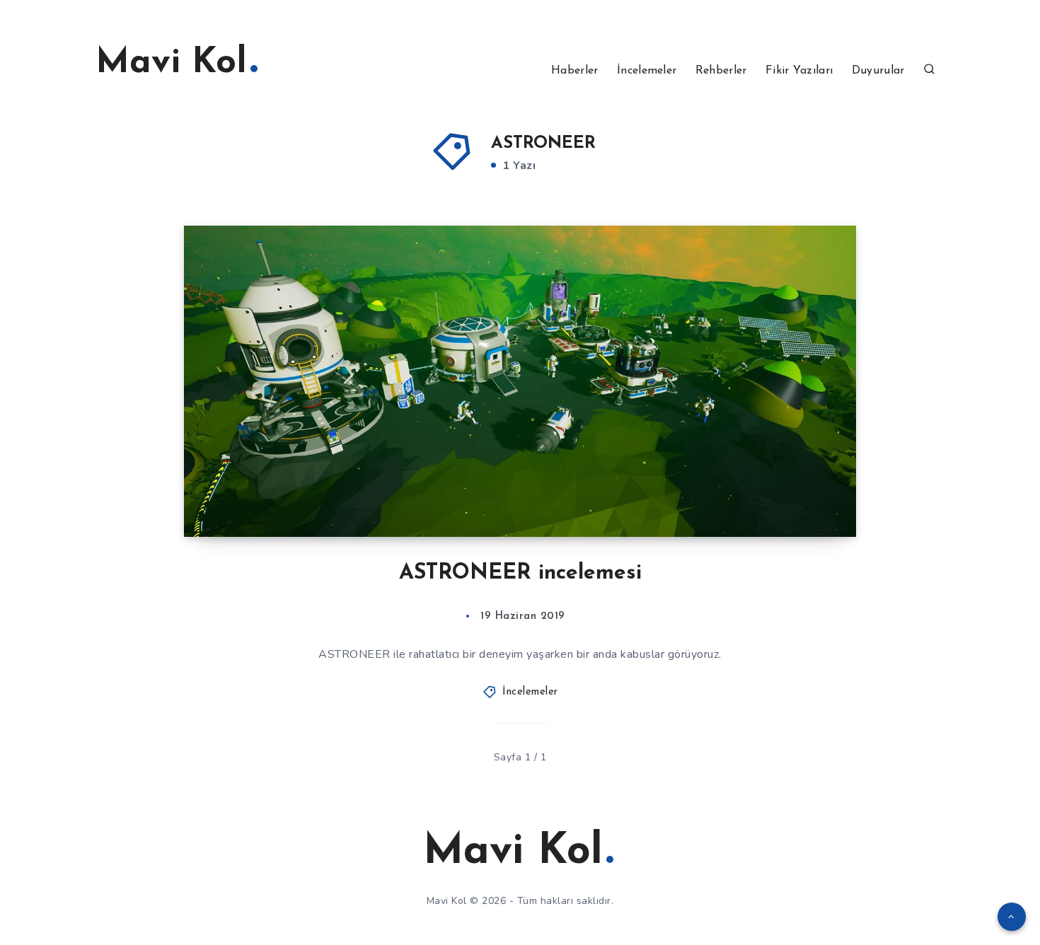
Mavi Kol (171, 63)
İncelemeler (646, 70)
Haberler (574, 70)
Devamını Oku (799, 494)
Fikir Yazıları (799, 70)
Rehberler (721, 70)
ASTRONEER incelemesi (520, 573)
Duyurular (878, 70)
